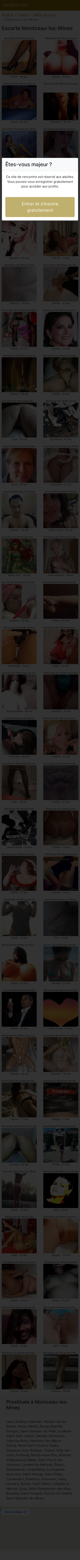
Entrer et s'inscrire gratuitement (40, 207)
